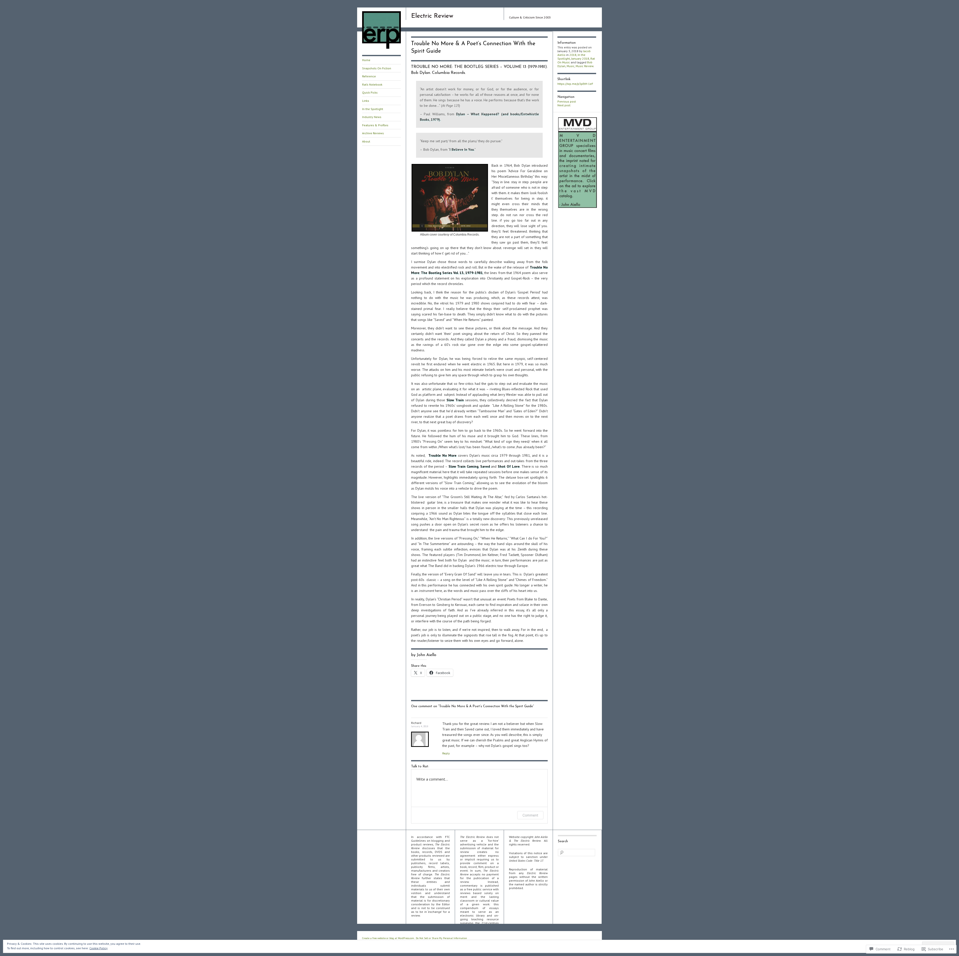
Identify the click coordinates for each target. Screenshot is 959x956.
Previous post (566, 101)
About (366, 141)
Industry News (371, 117)
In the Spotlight (372, 109)
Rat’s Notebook (372, 84)
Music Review (584, 66)
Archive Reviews (373, 133)
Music (570, 66)
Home (366, 60)
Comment (530, 815)
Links (365, 101)
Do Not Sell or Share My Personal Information (441, 938)
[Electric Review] (381, 49)
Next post (563, 105)
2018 (572, 55)
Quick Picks (370, 92)
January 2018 (580, 58)
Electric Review (432, 16)
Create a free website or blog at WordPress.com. (388, 938)
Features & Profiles (375, 125)
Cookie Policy (98, 948)
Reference (369, 76)
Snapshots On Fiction (376, 68)
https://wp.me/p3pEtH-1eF (575, 84)
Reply (446, 753)
